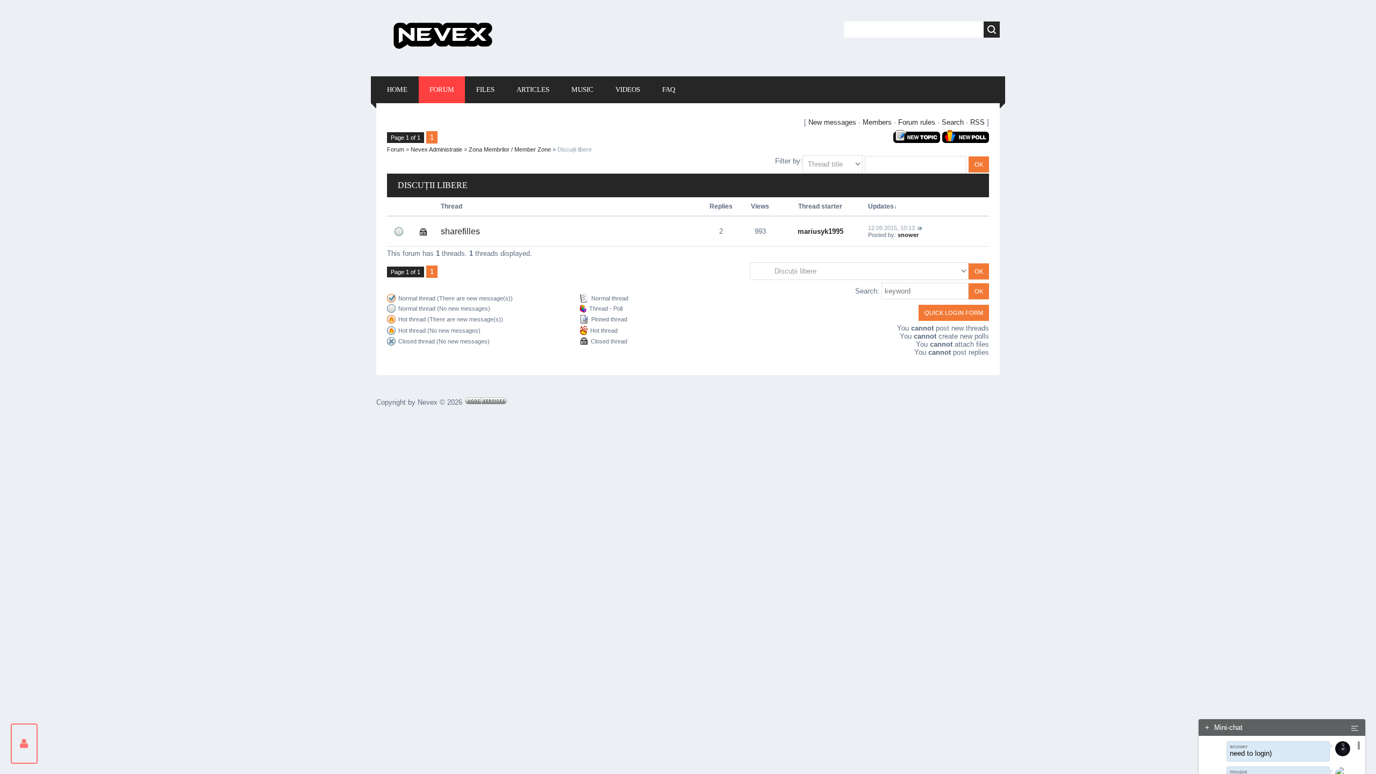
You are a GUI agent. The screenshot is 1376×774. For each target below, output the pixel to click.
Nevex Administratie (436, 149)
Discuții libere (574, 149)
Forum (395, 149)
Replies (721, 206)
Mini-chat (1224, 727)
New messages (832, 122)
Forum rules (916, 122)
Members (877, 122)
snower (908, 235)
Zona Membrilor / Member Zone (510, 149)
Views (760, 206)
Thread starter (820, 206)
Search (953, 122)
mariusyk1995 (820, 231)
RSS (977, 122)
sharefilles (460, 231)
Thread (451, 206)
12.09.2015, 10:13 (891, 228)
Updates (881, 206)
